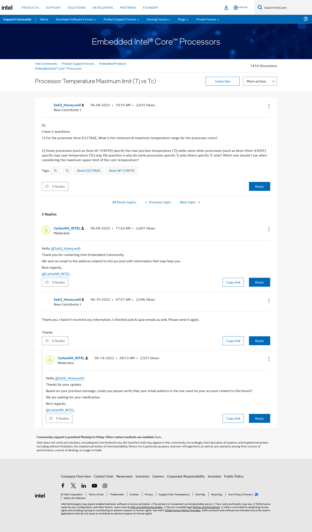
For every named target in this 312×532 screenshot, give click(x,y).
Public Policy (233, 476)
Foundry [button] (151, 7)
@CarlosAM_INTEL (56, 273)
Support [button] (53, 7)
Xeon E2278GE (88, 170)
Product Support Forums (78, 63)
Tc (55, 170)
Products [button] (30, 7)
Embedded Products (112, 63)
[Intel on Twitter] (73, 486)
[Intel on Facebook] (62, 486)
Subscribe (222, 81)
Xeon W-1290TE (122, 170)
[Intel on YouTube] (94, 486)
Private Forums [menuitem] (206, 19)
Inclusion (214, 476)
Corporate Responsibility (186, 476)
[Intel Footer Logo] (40, 495)
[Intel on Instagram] (104, 486)
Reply (259, 186)
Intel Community (46, 63)
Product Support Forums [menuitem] (120, 19)
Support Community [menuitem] (17, 19)
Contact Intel (103, 476)
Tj (67, 170)
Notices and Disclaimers (206, 507)
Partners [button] (128, 7)
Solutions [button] (77, 7)
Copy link (233, 282)
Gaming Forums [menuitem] (157, 19)
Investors (142, 476)
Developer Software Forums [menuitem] (74, 19)
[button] (268, 106)
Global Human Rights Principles (183, 510)
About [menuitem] (44, 19)
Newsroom (124, 476)
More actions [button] (256, 81)
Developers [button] (103, 7)
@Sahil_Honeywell (65, 248)
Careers (158, 476)
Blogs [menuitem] (182, 19)
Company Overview (76, 476)
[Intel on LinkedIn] (83, 486)
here (158, 436)
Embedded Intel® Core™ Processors (58, 68)
